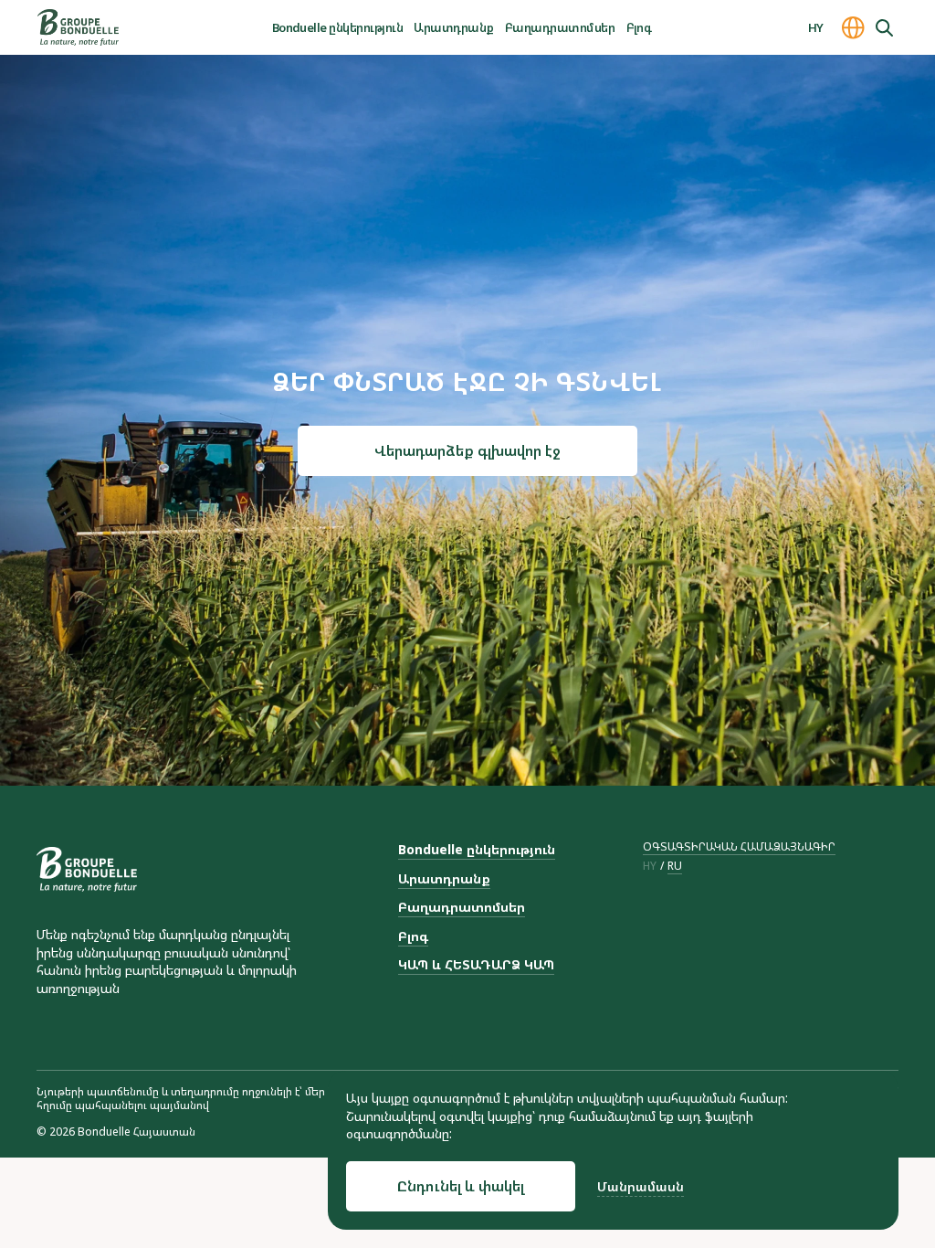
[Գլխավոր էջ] (78, 27)
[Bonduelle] (87, 869)
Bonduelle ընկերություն (338, 27)
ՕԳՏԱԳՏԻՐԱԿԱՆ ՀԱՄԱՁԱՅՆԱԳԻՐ (739, 846)
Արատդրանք (453, 27)
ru (674, 866)
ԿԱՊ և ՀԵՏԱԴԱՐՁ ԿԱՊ (476, 964)
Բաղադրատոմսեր (560, 27)
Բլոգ (639, 27)
